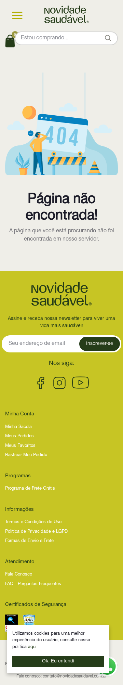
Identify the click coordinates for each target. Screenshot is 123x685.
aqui (32, 647)
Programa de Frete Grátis (30, 489)
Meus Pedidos (19, 436)
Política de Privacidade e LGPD (36, 532)
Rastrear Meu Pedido (26, 455)
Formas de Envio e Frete (29, 541)
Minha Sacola (18, 427)
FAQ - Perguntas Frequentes (33, 584)
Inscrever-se (99, 343)
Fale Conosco (18, 574)
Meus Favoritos (20, 446)
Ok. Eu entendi (58, 661)
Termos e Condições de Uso (33, 522)
